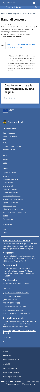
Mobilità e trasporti (9, 206)
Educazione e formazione (11, 196)
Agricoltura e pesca (9, 172)
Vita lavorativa (8, 219)
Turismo (5, 215)
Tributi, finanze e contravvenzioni (14, 212)
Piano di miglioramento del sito (12, 377)
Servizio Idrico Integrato (13, 318)
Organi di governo (9, 133)
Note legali (6, 351)
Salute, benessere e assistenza (13, 209)
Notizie (5, 159)
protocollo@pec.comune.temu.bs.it (17, 313)
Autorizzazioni (8, 186)
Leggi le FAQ (6, 364)
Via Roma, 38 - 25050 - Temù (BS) (21, 292)
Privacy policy (7, 355)
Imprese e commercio (10, 202)
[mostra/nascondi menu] (4, 7)
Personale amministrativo (12, 146)
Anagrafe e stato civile (10, 179)
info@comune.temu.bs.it (14, 310)
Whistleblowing (10, 280)
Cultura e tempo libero (10, 192)
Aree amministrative (10, 136)
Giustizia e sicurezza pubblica (13, 199)
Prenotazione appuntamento (11, 372)
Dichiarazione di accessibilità (11, 360)
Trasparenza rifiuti (11, 265)
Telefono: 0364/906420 (13, 296)
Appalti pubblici (8, 182)
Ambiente (6, 176)
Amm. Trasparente (14, 13)
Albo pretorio (8, 252)
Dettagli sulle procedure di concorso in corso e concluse (21, 46)
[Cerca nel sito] (36, 7)
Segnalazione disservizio (10, 368)
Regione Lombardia (9, 3)
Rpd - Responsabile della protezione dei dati (19, 332)
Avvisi (5, 163)
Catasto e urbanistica (10, 189)
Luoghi (5, 229)
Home (3, 13)
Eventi (5, 232)
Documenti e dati (9, 149)
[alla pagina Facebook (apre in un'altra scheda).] (4, 341)
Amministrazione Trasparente (16, 240)
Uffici (4, 139)
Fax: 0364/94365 (11, 299)
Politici (5, 143)
